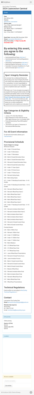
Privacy (18, 392)
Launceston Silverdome (14, 39)
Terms (14, 392)
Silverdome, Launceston (10, 21)
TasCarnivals (7, 136)
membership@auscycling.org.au (16, 310)
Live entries (8, 385)
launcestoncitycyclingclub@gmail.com (17, 302)
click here (22, 57)
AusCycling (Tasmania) (9, 6)
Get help (31, 392)
